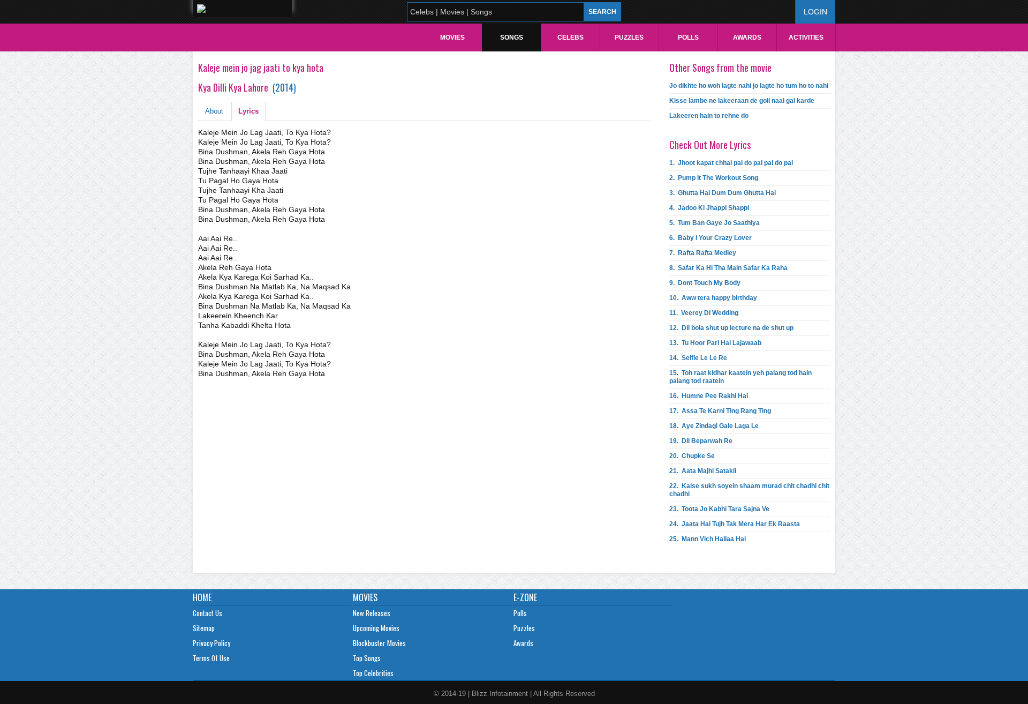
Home (202, 597)
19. (700, 441)
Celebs (570, 37)
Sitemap (204, 628)
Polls (688, 37)
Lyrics (248, 111)
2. (713, 178)
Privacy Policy (211, 643)
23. (719, 509)
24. (734, 524)
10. (713, 298)
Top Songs (367, 658)
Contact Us (207, 613)
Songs (511, 37)
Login (815, 12)
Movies (452, 37)
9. (704, 283)
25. (707, 539)
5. (714, 223)
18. (714, 426)
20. (692, 456)
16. (708, 396)
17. (720, 411)
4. (709, 208)
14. (698, 358)
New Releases (371, 613)
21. (702, 471)
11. (703, 313)
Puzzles (629, 37)
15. (740, 377)
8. (728, 268)
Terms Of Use (211, 658)
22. (749, 490)
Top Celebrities (373, 673)
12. (731, 328)
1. (731, 163)
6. (710, 238)
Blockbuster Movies (379, 643)
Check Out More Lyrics (710, 145)
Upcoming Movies (376, 628)
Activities (806, 37)
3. (722, 193)
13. (715, 343)
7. (702, 253)
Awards (747, 37)
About (214, 111)
